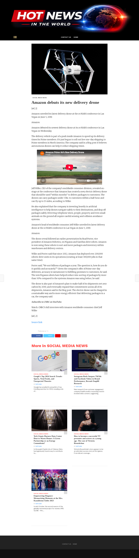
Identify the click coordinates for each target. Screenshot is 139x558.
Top (134, 553)
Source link (36, 322)
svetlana (39, 384)
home (76, 37)
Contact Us (66, 37)
